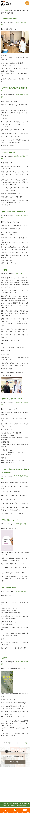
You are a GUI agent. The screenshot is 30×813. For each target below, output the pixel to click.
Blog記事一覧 (4, 10)
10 (18, 743)
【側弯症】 (5, 658)
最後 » (26, 743)
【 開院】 (4, 270)
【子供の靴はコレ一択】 (10, 520)
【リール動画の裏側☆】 (10, 18)
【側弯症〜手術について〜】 (12, 399)
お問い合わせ (16, 762)
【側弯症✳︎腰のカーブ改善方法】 (13, 212)
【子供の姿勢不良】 (8, 152)
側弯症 (26, 22)
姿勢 (2, 24)
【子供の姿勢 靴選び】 (10, 588)
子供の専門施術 (18, 22)
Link (27, 756)
